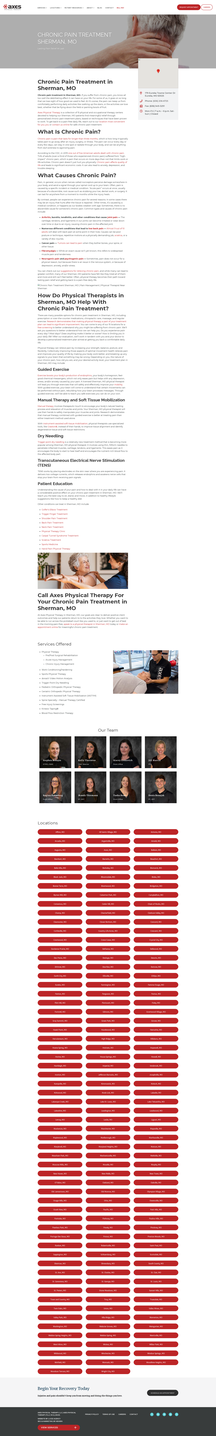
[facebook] (152, 1414)
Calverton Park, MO (108, 895)
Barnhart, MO (60, 859)
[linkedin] (158, 1414)
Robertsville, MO (108, 1245)
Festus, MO (156, 994)
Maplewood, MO (60, 1137)
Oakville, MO (156, 1182)
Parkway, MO (107, 1218)
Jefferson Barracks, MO (108, 1074)
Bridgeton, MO (156, 886)
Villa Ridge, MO (108, 1317)
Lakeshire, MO (60, 1110)
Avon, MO (108, 850)
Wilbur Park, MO (156, 1344)
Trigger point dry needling (51, 442)
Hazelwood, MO (108, 1029)
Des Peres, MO (60, 958)
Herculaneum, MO (60, 1038)
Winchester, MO (108, 1353)
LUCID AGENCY (54, 1419)
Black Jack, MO (60, 877)
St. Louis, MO (156, 1281)
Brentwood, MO (108, 886)
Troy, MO (108, 1299)
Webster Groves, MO (108, 1326)
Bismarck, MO (156, 868)
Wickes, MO (108, 1344)
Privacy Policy (92, 1414)
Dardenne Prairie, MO (60, 949)
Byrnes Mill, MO (60, 895)
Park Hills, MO (156, 1209)
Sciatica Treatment (51, 540)
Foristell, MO (60, 1011)
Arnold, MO (156, 841)
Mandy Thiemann (88, 795)
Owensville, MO (156, 1200)
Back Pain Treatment (52, 522)
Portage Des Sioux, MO (60, 1236)
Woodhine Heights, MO (156, 1362)
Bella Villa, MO (60, 868)
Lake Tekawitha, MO (156, 1101)
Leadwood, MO (156, 1110)
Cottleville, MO (60, 931)
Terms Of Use (108, 1414)
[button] (158, 71)
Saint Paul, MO (156, 1245)
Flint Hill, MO (60, 1002)
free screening (45, 327)
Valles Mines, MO (156, 1308)
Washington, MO (60, 1326)
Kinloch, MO (156, 1083)
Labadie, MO (156, 1092)
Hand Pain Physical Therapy (56, 549)
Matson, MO (156, 1146)
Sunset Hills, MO (156, 1290)
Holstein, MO (107, 1047)
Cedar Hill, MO (108, 904)
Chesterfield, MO (108, 913)
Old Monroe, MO (108, 1191)
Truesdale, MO (156, 1299)
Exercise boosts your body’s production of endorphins (65, 375)
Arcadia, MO (60, 841)
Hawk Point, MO (60, 1029)
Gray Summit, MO (60, 1020)
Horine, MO (60, 1056)
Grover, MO (156, 1020)
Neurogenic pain (50, 259)
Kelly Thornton (87, 760)
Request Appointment (189, 7)
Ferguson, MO (108, 994)
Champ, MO (60, 913)
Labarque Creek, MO (60, 1101)
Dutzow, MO (156, 967)
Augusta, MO (60, 850)
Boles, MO (156, 877)
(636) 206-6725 (160, 101)
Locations (55, 8)
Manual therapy (46, 406)
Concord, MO (156, 922)
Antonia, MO (156, 832)
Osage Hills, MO (60, 1200)
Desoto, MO (156, 958)
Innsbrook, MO (156, 1065)
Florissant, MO (108, 1002)
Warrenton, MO (156, 1317)
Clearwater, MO (60, 922)
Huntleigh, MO (60, 1065)
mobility (118, 384)
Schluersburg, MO (108, 1254)
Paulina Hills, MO (156, 1218)
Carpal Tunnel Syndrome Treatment (60, 536)
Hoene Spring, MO (60, 1047)
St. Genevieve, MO (60, 1281)
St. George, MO (108, 1281)
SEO (39, 1421)
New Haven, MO (60, 1173)
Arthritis (46, 217)
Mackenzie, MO (60, 1128)
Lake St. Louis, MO (108, 1101)
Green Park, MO (108, 1020)
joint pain (112, 217)
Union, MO (108, 1308)
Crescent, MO (156, 931)
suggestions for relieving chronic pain (80, 271)
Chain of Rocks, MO (156, 904)
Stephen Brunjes (52, 760)
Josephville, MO (156, 1074)
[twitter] (164, 1414)
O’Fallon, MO (60, 1182)
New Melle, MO (108, 1173)
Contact (109, 8)
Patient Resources (73, 8)
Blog (99, 8)
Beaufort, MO (156, 859)
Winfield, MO (60, 1362)
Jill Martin (154, 760)
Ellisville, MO (108, 976)
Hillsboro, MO (156, 1038)
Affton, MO (60, 832)
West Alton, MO (59, 1344)
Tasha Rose (119, 795)
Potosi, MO (108, 1236)
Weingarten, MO (156, 1326)
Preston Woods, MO (156, 1236)
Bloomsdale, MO (108, 877)
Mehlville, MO (156, 1155)
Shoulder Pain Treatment (54, 518)
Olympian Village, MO (156, 1191)
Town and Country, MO (60, 1299)
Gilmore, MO (108, 1011)
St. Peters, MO (60, 1290)
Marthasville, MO (156, 1137)
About (90, 8)
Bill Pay (120, 8)
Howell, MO (156, 1056)
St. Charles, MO (108, 1272)
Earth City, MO (60, 976)
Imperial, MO (108, 1065)
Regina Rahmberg (53, 795)
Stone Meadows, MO (108, 1290)
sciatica (118, 235)
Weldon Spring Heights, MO (59, 1335)
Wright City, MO (108, 1371)
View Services (49, 1427)
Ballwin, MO (156, 850)
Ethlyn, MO (156, 976)
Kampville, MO (60, 1083)
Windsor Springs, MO (156, 1353)
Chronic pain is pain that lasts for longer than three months (68, 139)
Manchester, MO (108, 1128)
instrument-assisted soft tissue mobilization (65, 423)
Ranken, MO (60, 1245)
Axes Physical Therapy (49, 112)
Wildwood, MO (60, 1353)
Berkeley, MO (108, 868)
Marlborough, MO (108, 1137)
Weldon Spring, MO (108, 1335)
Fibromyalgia (49, 251)
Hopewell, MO (156, 1047)
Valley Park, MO (60, 1317)
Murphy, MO (156, 1164)
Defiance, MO (108, 949)
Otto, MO (108, 1200)
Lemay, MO (60, 1119)
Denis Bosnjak (156, 795)
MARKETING (48, 1421)
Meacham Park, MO (60, 1155)
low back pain (96, 228)
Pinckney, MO (156, 1227)
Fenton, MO (60, 994)
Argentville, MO (108, 841)
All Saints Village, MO (108, 832)
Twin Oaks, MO (60, 1308)
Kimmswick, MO (108, 1083)
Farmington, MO (108, 985)
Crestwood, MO (60, 940)
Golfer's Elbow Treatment (55, 509)
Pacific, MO (108, 1209)
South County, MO (156, 1263)
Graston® (52, 426)
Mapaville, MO (156, 1128)
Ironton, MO (60, 1074)
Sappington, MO (60, 1254)
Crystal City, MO (156, 940)
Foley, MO (156, 1002)
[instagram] (176, 1414)
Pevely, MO (108, 1227)
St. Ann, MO (60, 1272)
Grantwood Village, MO (156, 1011)
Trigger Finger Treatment (55, 514)
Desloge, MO (108, 958)
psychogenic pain (74, 259)
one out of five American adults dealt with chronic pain (96, 153)
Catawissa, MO (60, 904)
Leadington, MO (108, 1110)
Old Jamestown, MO (60, 1191)
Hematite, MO (156, 1029)
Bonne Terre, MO (60, 886)
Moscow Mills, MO (60, 1164)
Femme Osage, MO (156, 985)
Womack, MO (108, 1362)
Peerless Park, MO (60, 1227)
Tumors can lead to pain (69, 243)
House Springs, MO (108, 1056)
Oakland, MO (108, 1182)
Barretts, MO (107, 859)
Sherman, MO (60, 1263)
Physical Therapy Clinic (53, 531)
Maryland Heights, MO (108, 1146)
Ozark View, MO (59, 1209)
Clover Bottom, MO (108, 922)
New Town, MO (156, 1173)
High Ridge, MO (108, 1038)
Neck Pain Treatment (52, 527)
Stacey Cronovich (123, 760)
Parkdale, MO (60, 1218)
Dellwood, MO (156, 949)
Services (41, 8)
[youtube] (170, 1414)
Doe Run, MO (107, 967)
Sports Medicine (50, 544)
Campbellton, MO (156, 895)
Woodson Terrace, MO (60, 1371)
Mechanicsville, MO (108, 1155)
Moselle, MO (108, 1164)
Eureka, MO (60, 985)
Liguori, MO (156, 1119)
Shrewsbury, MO (108, 1263)
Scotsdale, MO (156, 1254)
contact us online (61, 124)
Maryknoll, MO (60, 1146)
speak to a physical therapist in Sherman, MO (87, 624)
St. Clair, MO (156, 1272)
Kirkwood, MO (60, 1092)
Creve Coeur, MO (108, 940)
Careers (206, 7)
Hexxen (59, 1421)
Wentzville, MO (156, 1335)
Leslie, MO (108, 1119)
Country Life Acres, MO (108, 931)
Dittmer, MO (60, 967)
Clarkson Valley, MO (156, 913)
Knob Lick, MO (108, 1092)
